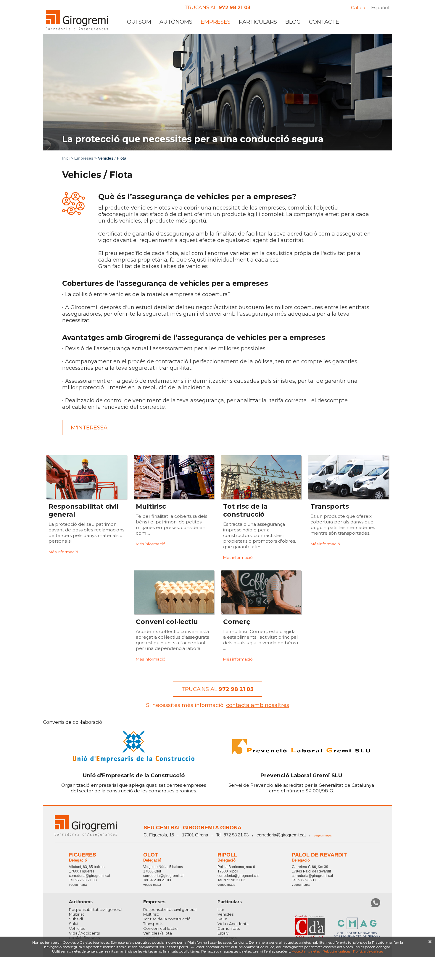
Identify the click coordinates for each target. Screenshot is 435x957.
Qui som (139, 22)
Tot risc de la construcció (167, 919)
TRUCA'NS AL (217, 689)
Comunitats (229, 928)
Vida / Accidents (84, 933)
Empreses (216, 22)
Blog (293, 22)
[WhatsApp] (375, 902)
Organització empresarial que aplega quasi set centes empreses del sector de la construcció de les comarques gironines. (133, 783)
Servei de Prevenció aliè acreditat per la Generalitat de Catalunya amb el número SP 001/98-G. (301, 783)
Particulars (258, 22)
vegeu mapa (322, 835)
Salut (74, 923)
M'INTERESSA (89, 427)
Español (380, 7)
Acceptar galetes (306, 951)
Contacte (324, 22)
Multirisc (77, 914)
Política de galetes (368, 951)
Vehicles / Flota (157, 933)
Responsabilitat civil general (95, 909)
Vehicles (77, 928)
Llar (221, 909)
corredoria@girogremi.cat (281, 834)
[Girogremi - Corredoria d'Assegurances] (77, 20)
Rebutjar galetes (336, 951)
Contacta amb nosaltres (257, 705)
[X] (429, 941)
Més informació (63, 551)
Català (358, 7)
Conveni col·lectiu (160, 928)
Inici (66, 158)
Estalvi (223, 933)
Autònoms (176, 22)
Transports (153, 923)
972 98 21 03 (234, 7)
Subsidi (76, 919)
